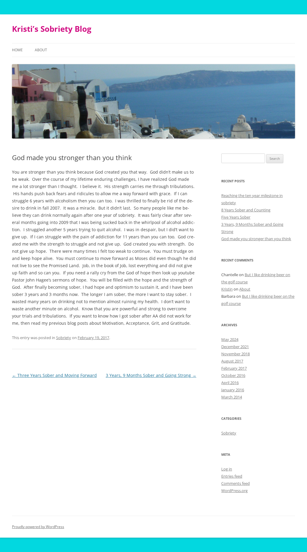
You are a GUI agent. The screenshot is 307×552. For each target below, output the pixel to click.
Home (17, 49)
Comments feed (235, 483)
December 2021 (235, 346)
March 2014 (231, 397)
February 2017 (234, 368)
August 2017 (232, 361)
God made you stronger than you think (256, 238)
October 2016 (233, 375)
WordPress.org (234, 490)
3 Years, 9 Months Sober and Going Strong (151, 375)
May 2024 (229, 339)
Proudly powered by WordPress (38, 526)
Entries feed (231, 476)
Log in (226, 469)
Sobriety (63, 337)
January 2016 (232, 389)
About (41, 49)
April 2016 (230, 382)
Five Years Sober (235, 217)
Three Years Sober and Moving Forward (54, 375)
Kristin (227, 289)
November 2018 (235, 354)
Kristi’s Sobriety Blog (51, 28)
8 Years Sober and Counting (245, 210)
